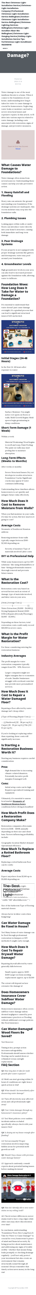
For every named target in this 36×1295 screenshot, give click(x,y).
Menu (5, 48)
